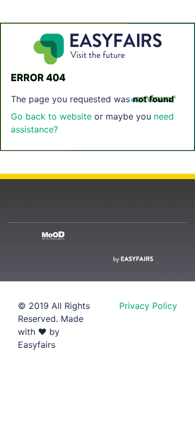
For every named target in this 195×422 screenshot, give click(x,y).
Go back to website (51, 116)
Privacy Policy (148, 305)
